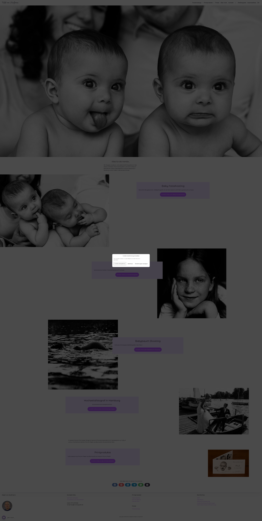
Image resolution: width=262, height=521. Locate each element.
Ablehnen (130, 263)
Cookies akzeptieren (119, 263)
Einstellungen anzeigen (141, 263)
